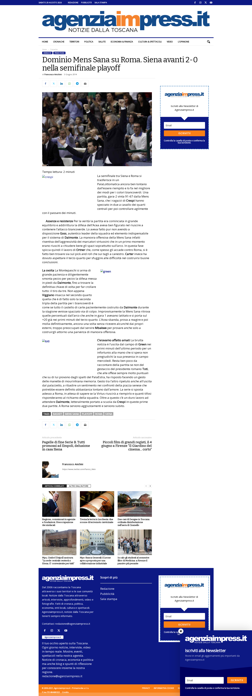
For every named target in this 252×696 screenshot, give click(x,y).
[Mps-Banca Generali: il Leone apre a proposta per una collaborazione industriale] (97, 542)
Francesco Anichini (53, 74)
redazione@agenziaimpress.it (72, 623)
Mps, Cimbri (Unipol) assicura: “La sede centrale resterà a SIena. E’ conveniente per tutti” (58, 560)
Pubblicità (86, 2)
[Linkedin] (61, 83)
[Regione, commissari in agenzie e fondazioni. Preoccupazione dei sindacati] (59, 504)
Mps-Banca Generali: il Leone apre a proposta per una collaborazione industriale (95, 560)
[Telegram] (77, 83)
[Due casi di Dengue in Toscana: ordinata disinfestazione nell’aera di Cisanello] (135, 504)
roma (98, 414)
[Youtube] (211, 2)
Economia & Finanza (122, 41)
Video (170, 41)
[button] (208, 42)
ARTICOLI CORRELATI (54, 486)
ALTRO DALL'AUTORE (78, 486)
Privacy (146, 688)
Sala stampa (100, 2)
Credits (65, 692)
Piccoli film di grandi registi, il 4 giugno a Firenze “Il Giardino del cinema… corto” (126, 445)
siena (108, 414)
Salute (102, 41)
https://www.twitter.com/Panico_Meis (78, 469)
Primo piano (59, 53)
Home (45, 41)
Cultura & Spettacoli (150, 41)
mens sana (72, 414)
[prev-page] (146, 486)
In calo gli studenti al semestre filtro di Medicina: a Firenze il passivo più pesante (133, 560)
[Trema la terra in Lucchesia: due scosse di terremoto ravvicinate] (97, 504)
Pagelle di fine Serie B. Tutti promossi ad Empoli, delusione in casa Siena (66, 445)
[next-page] (150, 486)
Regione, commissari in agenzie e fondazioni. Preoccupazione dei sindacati (58, 522)
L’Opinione (183, 41)
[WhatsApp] (69, 83)
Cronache (58, 41)
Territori (74, 41)
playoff (87, 414)
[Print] (85, 83)
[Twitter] (206, 2)
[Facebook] (195, 2)
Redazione (73, 2)
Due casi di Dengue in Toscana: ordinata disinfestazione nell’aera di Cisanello (134, 522)
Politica (88, 41)
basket (57, 414)
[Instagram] (200, 2)
